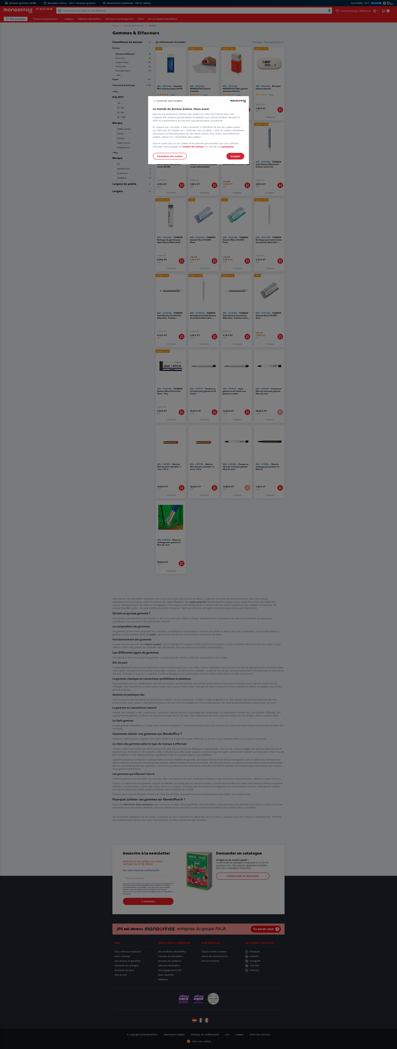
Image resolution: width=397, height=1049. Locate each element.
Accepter (235, 156)
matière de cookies (193, 146)
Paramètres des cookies (170, 156)
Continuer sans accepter (170, 100)
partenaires (227, 146)
